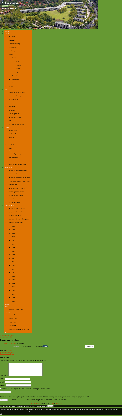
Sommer (18, 65)
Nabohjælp (12, 121)
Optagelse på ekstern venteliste (18, 174)
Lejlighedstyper (13, 157)
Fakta (6, 89)
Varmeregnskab (13, 99)
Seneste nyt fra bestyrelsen (17, 208)
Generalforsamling (14, 43)
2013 (13, 272)
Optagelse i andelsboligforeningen (19, 177)
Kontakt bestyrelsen (15, 202)
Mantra (52, 403)
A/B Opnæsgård (36, 403)
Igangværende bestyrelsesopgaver (19, 219)
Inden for (15, 76)
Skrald (7, 304)
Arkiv (6, 306)
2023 (13, 237)
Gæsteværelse (13, 134)
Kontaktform (12, 325)
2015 (13, 265)
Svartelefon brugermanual (17, 92)
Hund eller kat (13, 184)
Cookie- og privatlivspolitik (16, 124)
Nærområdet (16, 79)
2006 (13, 297)
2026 (13, 226)
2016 (13, 262)
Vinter (17, 72)
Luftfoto (14, 83)
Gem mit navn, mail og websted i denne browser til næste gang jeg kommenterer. (26, 389)
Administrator (13, 318)
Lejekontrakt (12, 199)
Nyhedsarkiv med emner (16, 222)
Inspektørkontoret (14, 315)
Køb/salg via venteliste (15, 161)
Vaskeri (11, 148)
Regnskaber (12, 47)
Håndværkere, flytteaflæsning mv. (19, 329)
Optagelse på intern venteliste (18, 170)
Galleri (11, 54)
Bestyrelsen (12, 322)
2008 (13, 290)
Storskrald (12, 106)
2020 (13, 247)
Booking (11, 141)
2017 (13, 258)
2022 (13, 240)
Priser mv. (12, 137)
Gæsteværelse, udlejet (7, 335)
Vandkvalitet (12, 110)
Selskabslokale (13, 130)
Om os (7, 33)
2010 (13, 283)
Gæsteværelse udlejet (7, 337)
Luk (1, 414)
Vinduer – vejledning (15, 96)
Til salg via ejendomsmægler (17, 164)
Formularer (8, 167)
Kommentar (4, 375)
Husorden (12, 40)
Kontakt (7, 312)
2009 (13, 287)
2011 (13, 280)
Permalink (9, 350)
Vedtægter (12, 36)
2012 (13, 276)
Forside (7, 31)
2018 (13, 255)
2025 (13, 230)
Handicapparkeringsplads (16, 192)
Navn (2, 378)
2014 (13, 269)
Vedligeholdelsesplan (15, 117)
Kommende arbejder (15, 215)
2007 (13, 294)
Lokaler (7, 127)
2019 (13, 251)
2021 (13, 244)
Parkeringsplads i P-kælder (17, 188)
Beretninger (12, 51)
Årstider (14, 58)
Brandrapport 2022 (14, 114)
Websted (2, 385)
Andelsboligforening (15, 154)
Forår (17, 61)
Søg (6, 332)
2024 (13, 233)
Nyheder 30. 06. (10, 205)
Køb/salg (7, 151)
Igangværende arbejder (16, 212)
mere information (42, 406)
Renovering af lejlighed (16, 195)
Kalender (11, 144)
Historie (11, 86)
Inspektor (4, 343)
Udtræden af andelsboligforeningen (19, 181)
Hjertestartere (13, 103)
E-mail (2, 382)
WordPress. (59, 403)
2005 (13, 301)
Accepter (50, 406)
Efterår (18, 68)
